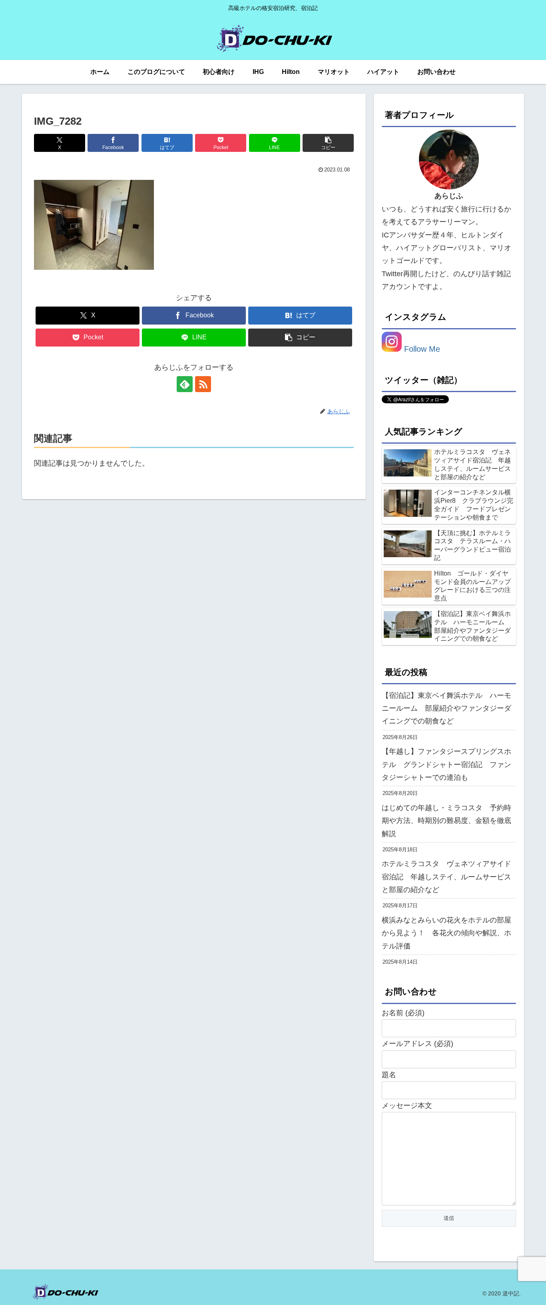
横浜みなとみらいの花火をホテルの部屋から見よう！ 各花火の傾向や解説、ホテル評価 (446, 933)
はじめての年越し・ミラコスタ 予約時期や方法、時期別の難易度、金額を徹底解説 (446, 821)
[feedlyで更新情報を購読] (185, 384)
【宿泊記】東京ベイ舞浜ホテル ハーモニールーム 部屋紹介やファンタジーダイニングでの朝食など (446, 708)
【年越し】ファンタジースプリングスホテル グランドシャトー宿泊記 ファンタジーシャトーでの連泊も (446, 764)
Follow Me (421, 349)
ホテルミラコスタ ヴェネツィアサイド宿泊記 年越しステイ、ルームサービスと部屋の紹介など (446, 877)
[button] (328, 143)
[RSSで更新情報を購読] (203, 384)
